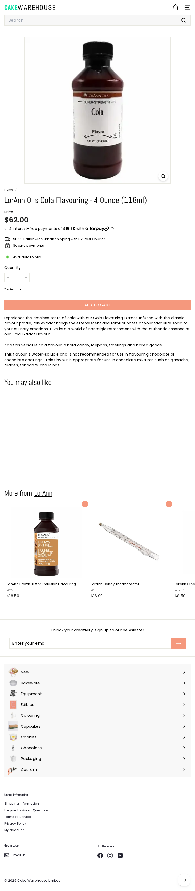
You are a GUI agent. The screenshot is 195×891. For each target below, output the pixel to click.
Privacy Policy (15, 823)
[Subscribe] (178, 643)
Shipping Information (21, 803)
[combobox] (97, 20)
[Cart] (175, 7)
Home (9, 190)
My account (14, 830)
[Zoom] (163, 176)
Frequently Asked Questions (26, 810)
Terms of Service (17, 817)
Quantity (12, 267)
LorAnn (43, 493)
